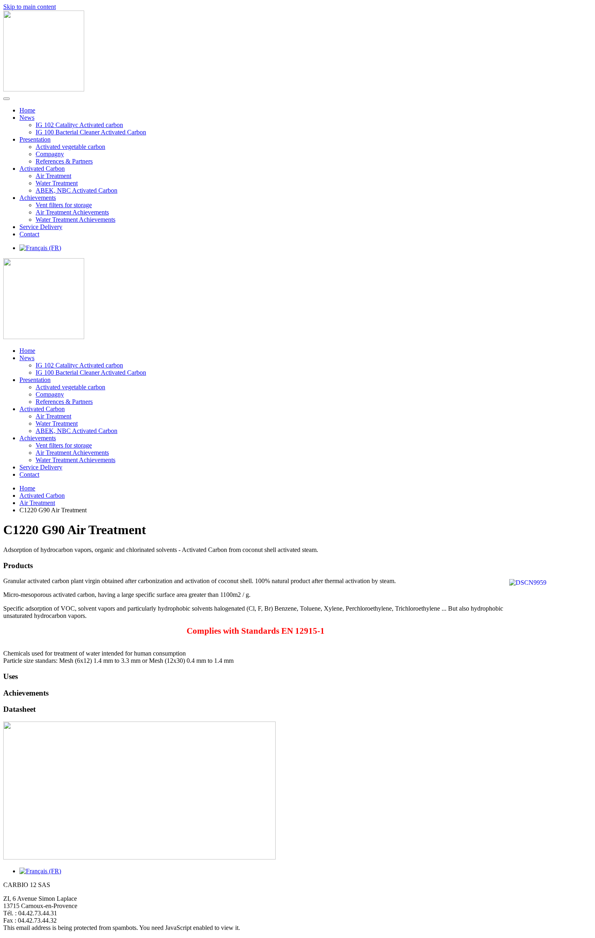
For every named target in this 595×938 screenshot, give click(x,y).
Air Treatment (53, 175)
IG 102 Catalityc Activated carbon (79, 124)
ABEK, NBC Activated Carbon (76, 190)
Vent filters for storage (64, 205)
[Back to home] (43, 89)
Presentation (35, 139)
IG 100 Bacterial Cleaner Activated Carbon (91, 132)
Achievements (37, 197)
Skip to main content (29, 6)
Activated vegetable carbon (70, 146)
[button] (297, 565)
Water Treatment (57, 183)
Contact (29, 234)
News (26, 117)
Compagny (50, 154)
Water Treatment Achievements (75, 219)
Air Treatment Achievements (72, 212)
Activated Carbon (42, 168)
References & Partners (64, 161)
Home (27, 110)
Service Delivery (40, 226)
